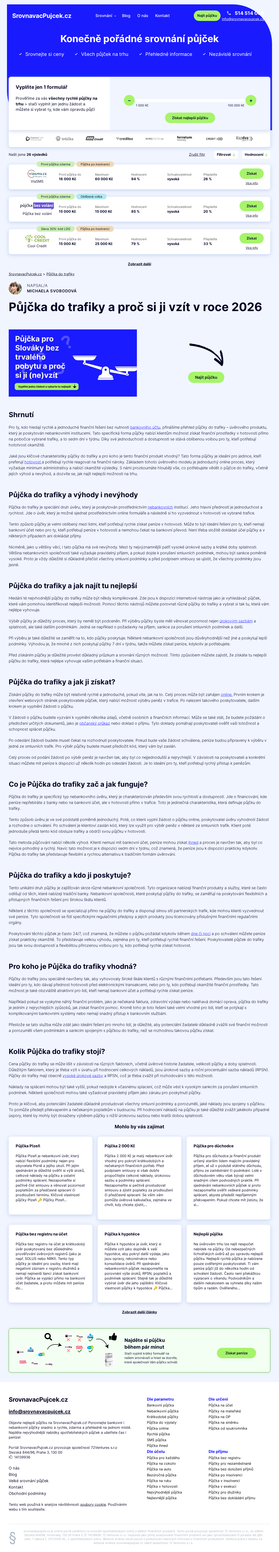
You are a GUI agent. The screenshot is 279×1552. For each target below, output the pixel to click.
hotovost (33, 462)
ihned (193, 842)
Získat (252, 173)
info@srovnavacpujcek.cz (243, 19)
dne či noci (201, 933)
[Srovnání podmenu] (115, 15)
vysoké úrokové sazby (83, 1075)
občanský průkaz (94, 723)
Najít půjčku (206, 377)
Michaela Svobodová (52, 291)
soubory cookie (93, 1504)
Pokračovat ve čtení (50, 1176)
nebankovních (160, 507)
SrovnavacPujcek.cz (41, 15)
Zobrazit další (139, 264)
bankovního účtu (145, 427)
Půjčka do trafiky (60, 274)
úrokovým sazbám (236, 621)
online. (227, 694)
